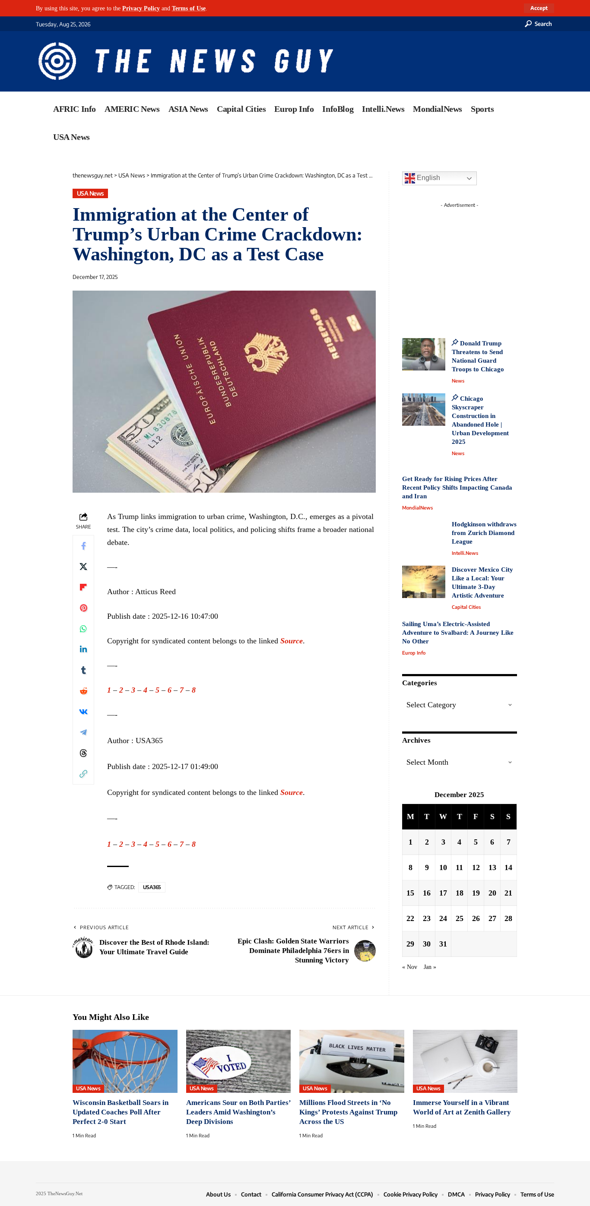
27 (492, 918)
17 (443, 893)
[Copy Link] (83, 773)
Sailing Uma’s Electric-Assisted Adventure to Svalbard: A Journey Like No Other (458, 632)
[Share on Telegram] (83, 732)
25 (459, 918)
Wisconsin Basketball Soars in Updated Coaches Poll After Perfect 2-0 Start (120, 1112)
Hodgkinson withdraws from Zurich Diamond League (484, 533)
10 (443, 867)
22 (410, 918)
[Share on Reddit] (83, 691)
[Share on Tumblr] (83, 670)
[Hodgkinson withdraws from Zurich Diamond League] (423, 536)
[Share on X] (83, 566)
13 (492, 867)
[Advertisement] (475, 266)
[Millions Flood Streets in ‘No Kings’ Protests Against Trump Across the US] (351, 1061)
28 (508, 918)
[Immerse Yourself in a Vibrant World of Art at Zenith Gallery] (465, 1061)
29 (410, 944)
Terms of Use (189, 8)
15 (410, 893)
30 (427, 944)
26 (476, 918)
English (427, 177)
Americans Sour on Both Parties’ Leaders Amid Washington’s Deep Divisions (238, 1112)
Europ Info (413, 652)
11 (459, 867)
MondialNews (417, 507)
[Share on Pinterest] (83, 608)
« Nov (409, 966)
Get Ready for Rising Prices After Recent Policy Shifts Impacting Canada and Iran (457, 487)
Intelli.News (465, 553)
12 (476, 867)
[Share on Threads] (83, 753)
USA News (90, 193)
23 (427, 918)
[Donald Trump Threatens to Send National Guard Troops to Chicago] (423, 354)
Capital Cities (466, 607)
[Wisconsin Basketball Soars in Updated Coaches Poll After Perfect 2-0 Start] (125, 1061)
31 (443, 944)
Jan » (430, 966)
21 (508, 893)
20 (492, 893)
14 (508, 867)
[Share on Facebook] (83, 545)
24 (443, 918)
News (458, 380)
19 (476, 893)
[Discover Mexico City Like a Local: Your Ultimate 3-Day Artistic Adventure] (423, 582)
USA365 (152, 887)
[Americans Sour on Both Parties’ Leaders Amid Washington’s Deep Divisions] (238, 1061)
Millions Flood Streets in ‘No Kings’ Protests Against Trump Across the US (348, 1112)
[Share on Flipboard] (83, 587)
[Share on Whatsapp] (83, 628)
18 (459, 893)
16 (427, 893)
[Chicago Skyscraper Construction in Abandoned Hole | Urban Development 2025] (423, 409)
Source (291, 640)
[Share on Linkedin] (83, 649)
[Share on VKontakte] (83, 711)
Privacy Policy (141, 8)
